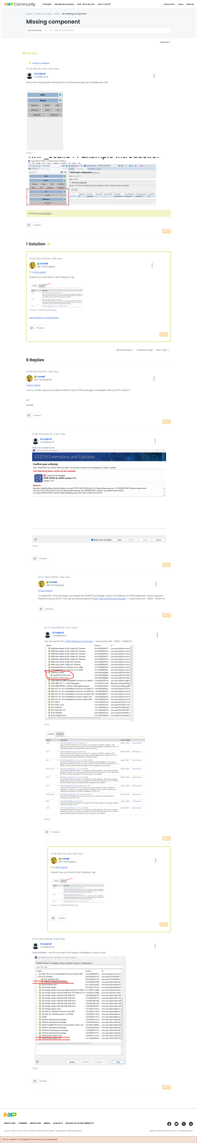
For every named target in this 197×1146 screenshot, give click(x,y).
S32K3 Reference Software (112, 598)
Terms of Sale (28, 1131)
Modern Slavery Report (45, 1131)
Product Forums (43, 13)
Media (47, 1123)
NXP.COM (103, 4)
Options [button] (164, 42)
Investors (35, 1123)
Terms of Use (16, 1131)
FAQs (180, 4)
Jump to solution (41, 63)
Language (168, 4)
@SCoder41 (40, 272)
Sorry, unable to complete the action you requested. (29, 1139)
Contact (58, 1123)
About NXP (10, 1123)
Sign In (190, 4)
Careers (22, 1123)
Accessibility (61, 1131)
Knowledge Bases (64, 4)
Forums (47, 4)
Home (29, 13)
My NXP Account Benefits (80, 1123)
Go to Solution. (44, 213)
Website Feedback (74, 1131)
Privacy (7, 1131)
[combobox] (109, 30)
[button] (154, 75)
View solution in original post (44, 317)
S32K (57, 13)
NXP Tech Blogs (86, 4)
